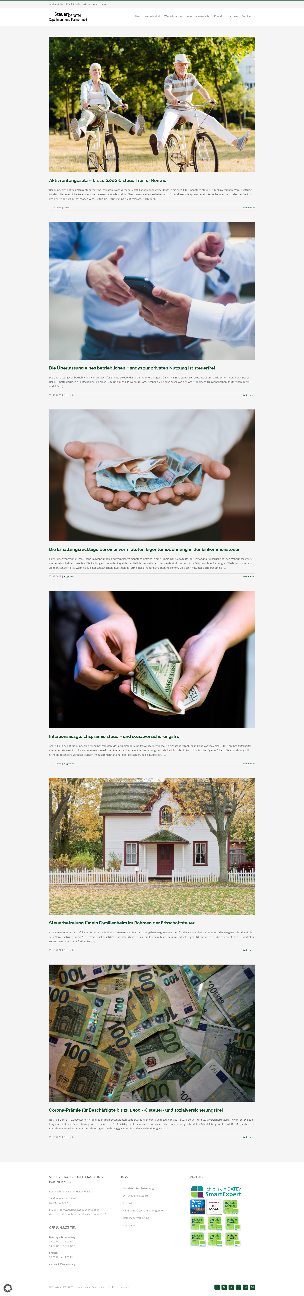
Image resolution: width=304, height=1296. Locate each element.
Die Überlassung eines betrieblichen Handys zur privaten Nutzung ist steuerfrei (132, 368)
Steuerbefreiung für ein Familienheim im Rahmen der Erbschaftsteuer (122, 922)
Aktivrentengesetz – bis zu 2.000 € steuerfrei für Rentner (108, 180)
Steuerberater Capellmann (90, 1287)
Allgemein (69, 395)
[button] (7, 1288)
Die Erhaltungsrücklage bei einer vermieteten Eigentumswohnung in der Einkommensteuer (144, 549)
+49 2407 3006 (67, 1198)
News (66, 207)
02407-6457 (61, 1202)
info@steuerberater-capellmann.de (90, 3)
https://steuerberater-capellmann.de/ (83, 1214)
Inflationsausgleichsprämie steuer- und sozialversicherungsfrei (114, 736)
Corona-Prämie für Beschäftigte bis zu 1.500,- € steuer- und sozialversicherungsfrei (136, 1110)
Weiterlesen (249, 207)
